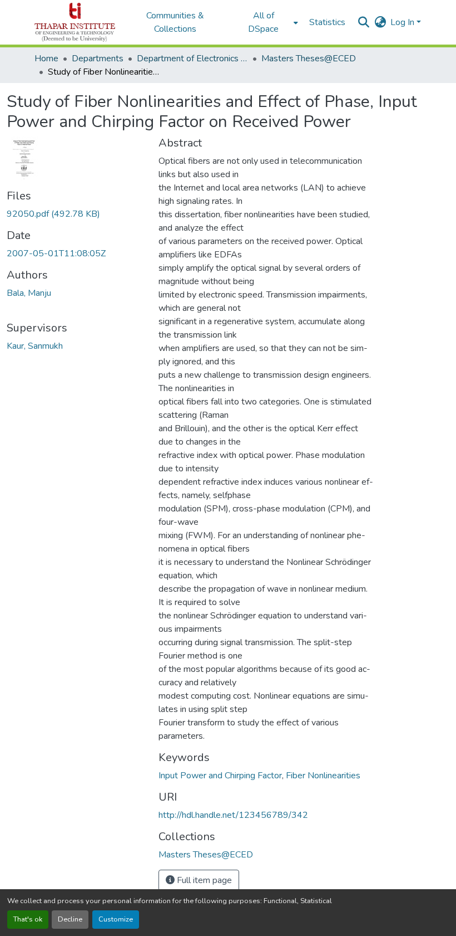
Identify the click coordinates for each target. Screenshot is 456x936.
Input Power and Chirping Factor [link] (220, 775)
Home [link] (46, 58)
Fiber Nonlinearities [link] (323, 775)
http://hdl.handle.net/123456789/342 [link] (233, 815)
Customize (115, 919)
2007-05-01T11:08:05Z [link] (56, 253)
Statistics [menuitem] (327, 22)
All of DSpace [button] (263, 22)
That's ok (27, 919)
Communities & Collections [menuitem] (175, 22)
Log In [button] (403, 22)
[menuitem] (267, 22)
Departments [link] (97, 58)
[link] (76, 214)
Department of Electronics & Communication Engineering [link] (192, 58)
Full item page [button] (203, 880)
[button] (74, 22)
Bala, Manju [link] (29, 293)
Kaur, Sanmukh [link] (35, 346)
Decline (70, 919)
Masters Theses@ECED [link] (308, 58)
